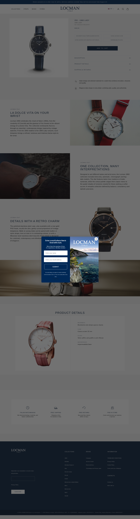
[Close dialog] (96, 239)
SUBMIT (55, 267)
